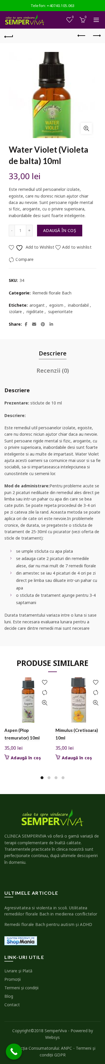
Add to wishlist (77, 247)
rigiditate (35, 311)
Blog (8, 996)
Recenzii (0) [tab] (52, 370)
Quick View (44, 703)
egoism (56, 305)
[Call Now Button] (14, 1052)
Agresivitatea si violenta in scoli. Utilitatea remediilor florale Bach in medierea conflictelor (50, 911)
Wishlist (73, 17)
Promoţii (12, 979)
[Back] (8, 36)
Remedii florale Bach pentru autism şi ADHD (48, 924)
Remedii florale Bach (51, 293)
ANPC (66, 1048)
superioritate (60, 311)
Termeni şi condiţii (21, 987)
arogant (37, 305)
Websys (52, 1037)
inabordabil (78, 305)
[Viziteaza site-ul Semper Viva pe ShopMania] (20, 940)
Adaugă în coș (59, 230)
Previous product (81, 36)
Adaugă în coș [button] (26, 758)
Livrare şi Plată (18, 971)
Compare (24, 259)
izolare (15, 311)
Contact (12, 1004)
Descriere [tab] (52, 353)
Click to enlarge (86, 128)
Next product (96, 36)
